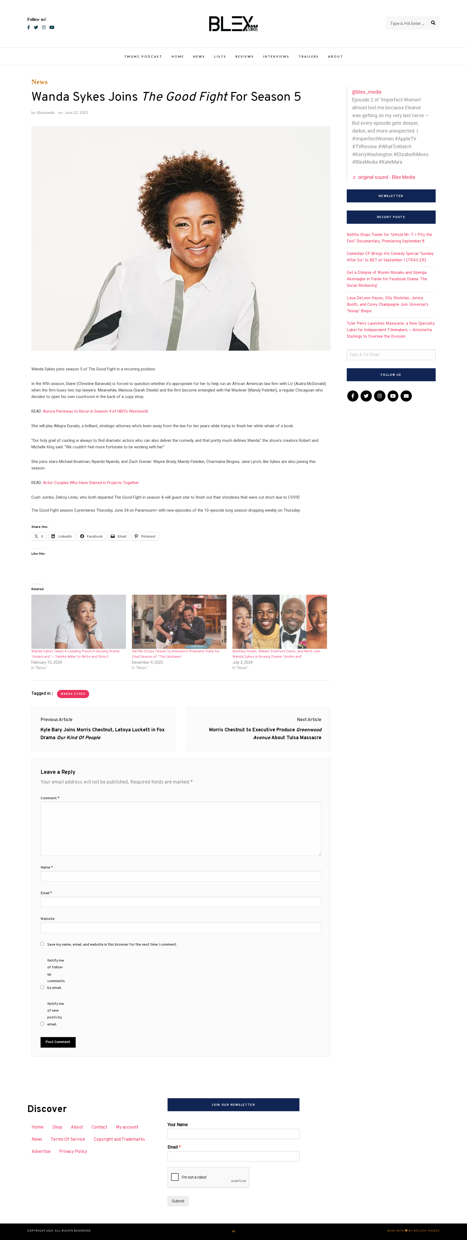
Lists (220, 56)
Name (47, 867)
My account (127, 1127)
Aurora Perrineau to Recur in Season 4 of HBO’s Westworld (95, 411)
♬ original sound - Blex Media (383, 177)
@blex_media (366, 92)
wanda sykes (73, 694)
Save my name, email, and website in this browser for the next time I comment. (112, 944)
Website (48, 919)
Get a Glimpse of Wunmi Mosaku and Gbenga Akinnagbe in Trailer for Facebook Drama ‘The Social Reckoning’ (387, 279)
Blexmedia (46, 112)
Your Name (178, 1124)
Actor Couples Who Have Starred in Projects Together (91, 482)
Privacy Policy (73, 1152)
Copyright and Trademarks (119, 1139)
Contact (99, 1127)
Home (178, 56)
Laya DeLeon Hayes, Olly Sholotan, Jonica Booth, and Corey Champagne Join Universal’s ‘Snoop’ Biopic (387, 305)
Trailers (309, 56)
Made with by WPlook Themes (413, 1231)
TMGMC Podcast (143, 56)
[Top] (233, 1231)
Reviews (244, 56)
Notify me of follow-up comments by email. (56, 974)
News (199, 56)
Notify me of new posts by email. (55, 1014)
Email (46, 893)
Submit (178, 1201)
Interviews (276, 56)
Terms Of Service (68, 1139)
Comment (50, 798)
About (335, 56)
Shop (57, 1127)
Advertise (41, 1152)
